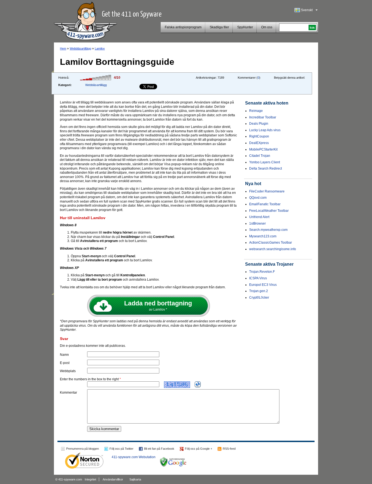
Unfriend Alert (259, 217)
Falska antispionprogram (183, 27)
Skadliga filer (219, 27)
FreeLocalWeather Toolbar (269, 211)
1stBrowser (257, 223)
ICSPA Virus (258, 278)
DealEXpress (259, 143)
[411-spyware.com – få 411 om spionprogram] (85, 20)
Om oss (266, 27)
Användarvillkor (113, 479)
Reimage (256, 111)
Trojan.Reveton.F (262, 272)
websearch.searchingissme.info (272, 249)
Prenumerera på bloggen (82, 448)
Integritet (90, 479)
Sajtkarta (135, 479)
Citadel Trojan (259, 156)
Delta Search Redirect (265, 168)
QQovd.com (258, 198)
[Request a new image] (198, 384)
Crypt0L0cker (259, 297)
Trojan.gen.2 (258, 291)
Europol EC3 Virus (263, 285)
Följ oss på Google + (198, 448)
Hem (63, 48)
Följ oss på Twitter (121, 448)
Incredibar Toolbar (262, 117)
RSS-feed (229, 448)
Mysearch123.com (262, 236)
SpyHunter (245, 27)
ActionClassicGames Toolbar (270, 242)
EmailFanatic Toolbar (264, 204)
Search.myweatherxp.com (268, 230)
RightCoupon (259, 136)
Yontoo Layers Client (264, 162)
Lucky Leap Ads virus (264, 130)
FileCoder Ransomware (267, 191)
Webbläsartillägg (80, 48)
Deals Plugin (258, 123)
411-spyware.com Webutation (133, 457)
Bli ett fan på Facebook (159, 448)
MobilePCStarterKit (263, 149)
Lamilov (100, 48)
